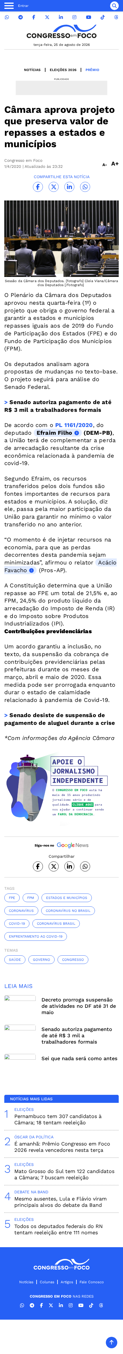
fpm (30, 898)
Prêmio (92, 70)
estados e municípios (66, 898)
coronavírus (21, 911)
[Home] (61, 31)
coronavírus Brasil (56, 924)
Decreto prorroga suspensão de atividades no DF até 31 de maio (78, 1006)
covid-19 (17, 924)
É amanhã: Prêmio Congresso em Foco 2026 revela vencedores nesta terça (62, 1147)
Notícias (32, 70)
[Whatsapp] (7, 17)
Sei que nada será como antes (79, 1058)
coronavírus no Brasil (68, 911)
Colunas (47, 1282)
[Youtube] (88, 17)
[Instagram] (74, 17)
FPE (12, 898)
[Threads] (116, 17)
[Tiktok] (103, 17)
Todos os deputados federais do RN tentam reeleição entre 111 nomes (58, 1229)
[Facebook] (33, 17)
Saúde (15, 960)
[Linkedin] (61, 17)
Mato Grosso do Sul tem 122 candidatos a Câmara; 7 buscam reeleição (64, 1174)
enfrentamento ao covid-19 (35, 936)
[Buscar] (114, 5)
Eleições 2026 (63, 70)
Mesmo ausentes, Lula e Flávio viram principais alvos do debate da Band (60, 1202)
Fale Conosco (92, 1282)
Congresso (73, 960)
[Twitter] (47, 17)
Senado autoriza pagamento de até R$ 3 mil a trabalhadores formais (76, 1035)
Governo (41, 960)
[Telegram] (20, 17)
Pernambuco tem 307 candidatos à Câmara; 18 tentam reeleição (58, 1119)
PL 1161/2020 (74, 425)
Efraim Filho (54, 432)
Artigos (67, 1282)
